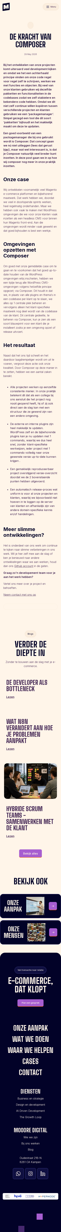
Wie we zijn (31, 1137)
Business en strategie (30, 1098)
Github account (23, 566)
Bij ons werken (30, 1143)
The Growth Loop (30, 1117)
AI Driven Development (30, 1110)
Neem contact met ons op (19, 594)
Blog (30, 1149)
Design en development (30, 1104)
